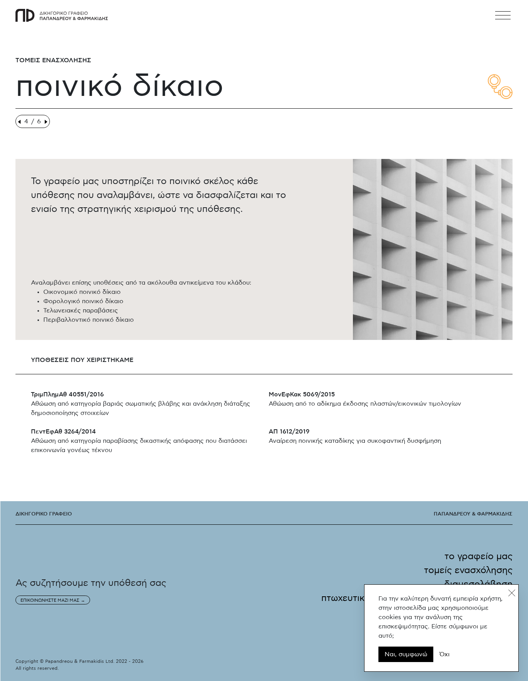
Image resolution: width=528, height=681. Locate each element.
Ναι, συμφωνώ (406, 654)
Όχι (444, 654)
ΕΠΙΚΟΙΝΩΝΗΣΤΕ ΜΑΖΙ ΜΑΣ (49, 600)
